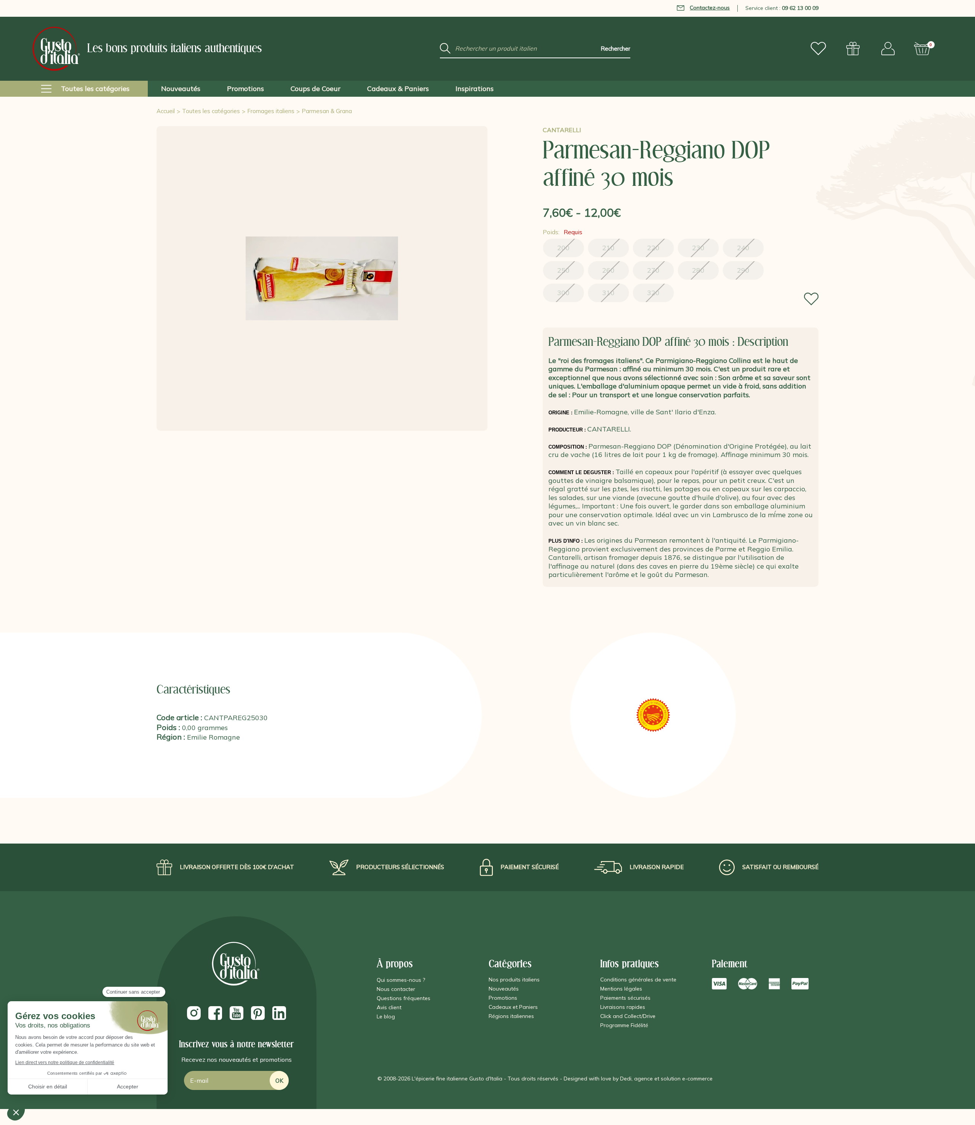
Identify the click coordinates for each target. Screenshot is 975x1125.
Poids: (562, 232)
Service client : (781, 8)
